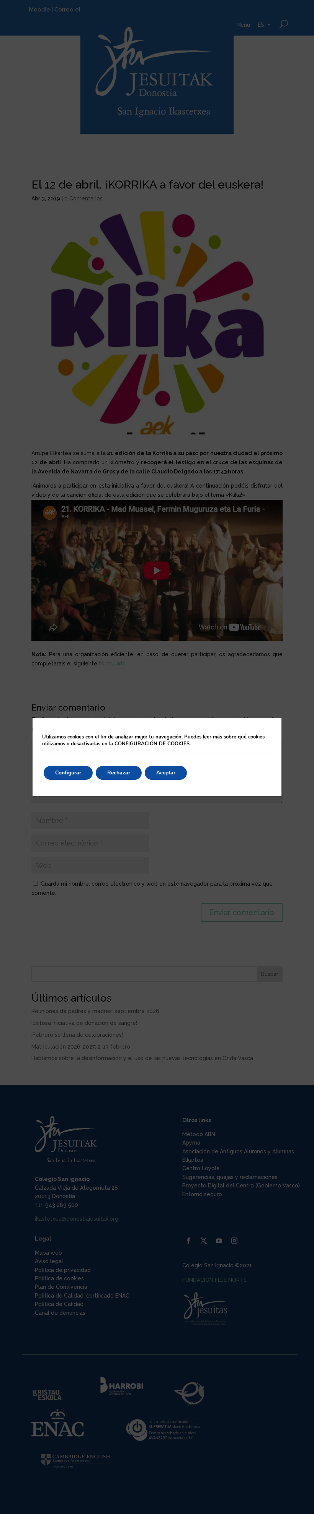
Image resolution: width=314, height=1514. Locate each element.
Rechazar (118, 772)
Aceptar (165, 772)
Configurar (68, 772)
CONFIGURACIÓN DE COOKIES (152, 743)
